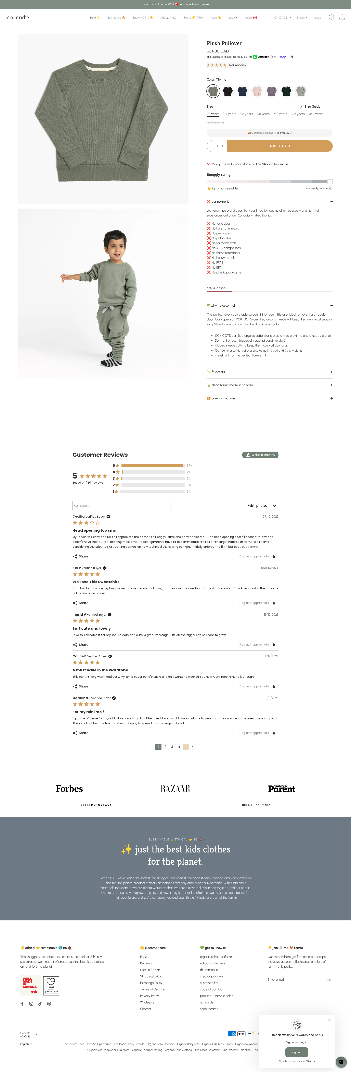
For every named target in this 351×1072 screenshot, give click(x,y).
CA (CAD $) (281, 17)
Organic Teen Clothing (178, 1049)
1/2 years (213, 114)
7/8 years (263, 114)
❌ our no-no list (219, 201)
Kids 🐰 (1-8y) (168, 17)
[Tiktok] (40, 1003)
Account (318, 17)
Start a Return (150, 970)
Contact (145, 1009)
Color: (216, 79)
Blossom (257, 91)
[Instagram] (31, 1003)
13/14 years (315, 114)
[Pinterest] (49, 1003)
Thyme (213, 91)
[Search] (331, 17)
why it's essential (222, 305)
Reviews (146, 963)
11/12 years (298, 114)
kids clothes (239, 878)
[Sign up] (329, 980)
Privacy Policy (149, 996)
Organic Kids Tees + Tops (217, 1044)
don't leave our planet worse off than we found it (155, 888)
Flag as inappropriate (254, 556)
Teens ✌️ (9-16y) (194, 17)
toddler (217, 878)
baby (207, 878)
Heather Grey (301, 91)
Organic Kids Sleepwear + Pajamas (108, 1049)
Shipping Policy (150, 976)
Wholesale (147, 1002)
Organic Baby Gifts (188, 1044)
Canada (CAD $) (25, 1034)
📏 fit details (216, 372)
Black (227, 91)
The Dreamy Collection (236, 1049)
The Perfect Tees (73, 1044)
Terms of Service (152, 989)
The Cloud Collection (207, 1049)
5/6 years (246, 114)
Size (264, 106)
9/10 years (280, 114)
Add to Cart (280, 146)
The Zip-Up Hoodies (99, 1044)
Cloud (274, 350)
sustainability (209, 983)
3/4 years (229, 114)
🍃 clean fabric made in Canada (230, 385)
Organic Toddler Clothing (147, 1049)
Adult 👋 (216, 17)
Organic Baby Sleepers (160, 1044)
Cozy (288, 350)
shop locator (209, 1009)
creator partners (211, 976)
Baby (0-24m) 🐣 (143, 17)
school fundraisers (212, 963)
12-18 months (215, 122)
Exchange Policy (151, 983)
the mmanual (209, 970)
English (300, 17)
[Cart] (342, 17)
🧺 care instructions (221, 398)
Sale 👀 (233, 17)
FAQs (143, 957)
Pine (286, 91)
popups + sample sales (216, 996)
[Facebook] (22, 1003)
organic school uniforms (216, 957)
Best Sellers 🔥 (116, 17)
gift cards (206, 1002)
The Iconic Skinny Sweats (129, 1044)
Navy (242, 91)
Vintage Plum (271, 91)
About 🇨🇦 (251, 17)
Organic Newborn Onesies (251, 1044)
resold (150, 893)
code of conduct (211, 989)
